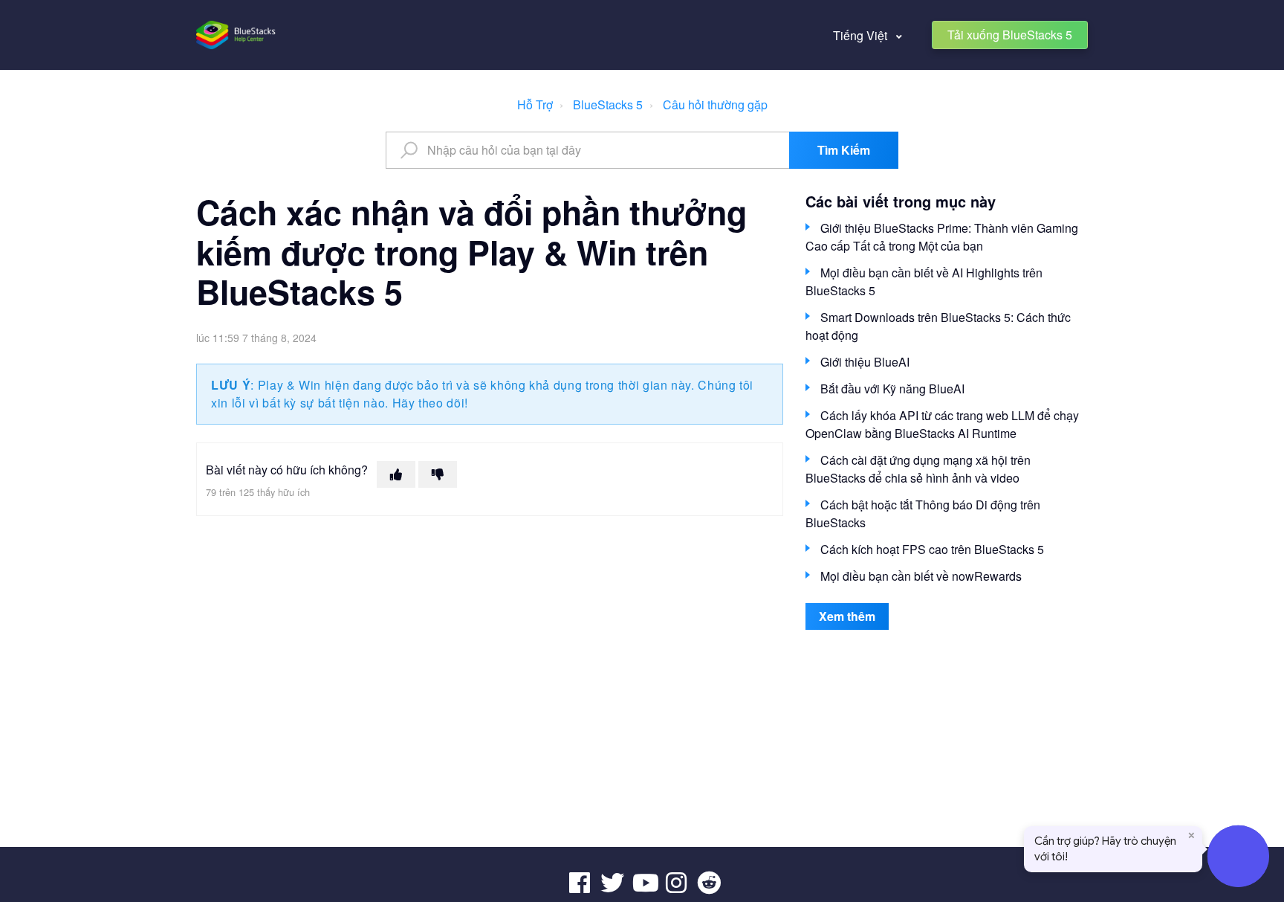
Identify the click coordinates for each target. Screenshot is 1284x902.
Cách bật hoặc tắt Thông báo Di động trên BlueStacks (922, 513)
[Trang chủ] (236, 35)
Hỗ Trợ (535, 104)
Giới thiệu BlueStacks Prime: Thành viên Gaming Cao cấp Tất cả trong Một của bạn (941, 236)
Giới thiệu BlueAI (865, 361)
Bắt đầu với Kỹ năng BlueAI (892, 388)
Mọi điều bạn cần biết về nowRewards (921, 575)
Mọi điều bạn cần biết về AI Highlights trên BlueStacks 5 (924, 281)
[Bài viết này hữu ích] (396, 474)
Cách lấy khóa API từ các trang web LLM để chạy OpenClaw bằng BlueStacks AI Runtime (942, 424)
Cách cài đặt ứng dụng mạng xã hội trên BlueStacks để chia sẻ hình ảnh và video (918, 468)
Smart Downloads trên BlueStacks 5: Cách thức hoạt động (938, 326)
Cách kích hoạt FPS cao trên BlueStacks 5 (932, 549)
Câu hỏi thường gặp (715, 104)
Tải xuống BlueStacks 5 (1009, 34)
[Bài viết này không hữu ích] (437, 474)
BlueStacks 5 (608, 104)
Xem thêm (847, 616)
